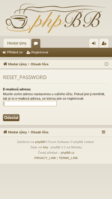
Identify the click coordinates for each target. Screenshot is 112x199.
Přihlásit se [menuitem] (95, 44)
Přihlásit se (15, 52)
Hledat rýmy (17, 43)
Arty (45, 147)
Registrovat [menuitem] (105, 44)
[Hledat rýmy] (56, 18)
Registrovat (39, 52)
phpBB (40, 142)
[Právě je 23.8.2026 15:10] (106, 64)
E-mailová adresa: (17, 89)
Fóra (37, 44)
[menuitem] (45, 158)
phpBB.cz (67, 152)
